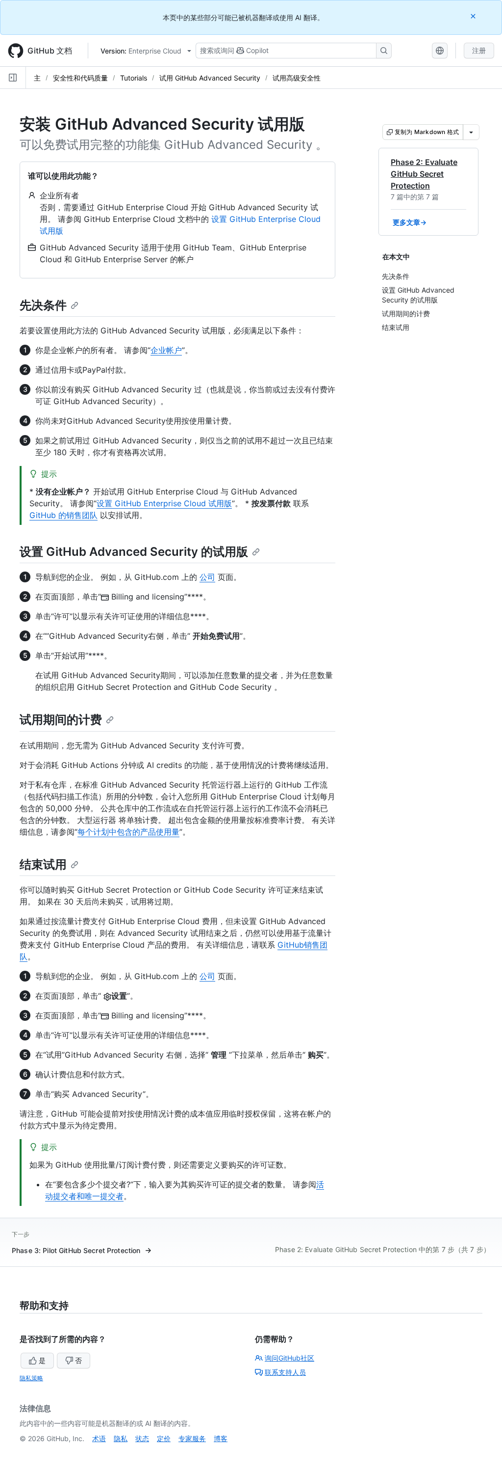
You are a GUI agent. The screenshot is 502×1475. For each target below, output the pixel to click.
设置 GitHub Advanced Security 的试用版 (134, 552)
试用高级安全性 (297, 78)
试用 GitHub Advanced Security (209, 78)
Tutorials (133, 78)
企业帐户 (166, 350)
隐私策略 (31, 1378)
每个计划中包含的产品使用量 (128, 832)
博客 (220, 1438)
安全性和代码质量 (80, 78)
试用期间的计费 (61, 719)
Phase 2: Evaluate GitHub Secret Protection (424, 174)
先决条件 (43, 305)
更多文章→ (410, 222)
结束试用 (43, 864)
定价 (164, 1438)
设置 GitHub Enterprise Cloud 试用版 (164, 503)
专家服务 (192, 1438)
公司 (207, 577)
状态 (142, 1438)
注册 (479, 50)
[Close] (474, 16)
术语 (99, 1438)
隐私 (120, 1438)
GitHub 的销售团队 (63, 515)
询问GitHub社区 (289, 1358)
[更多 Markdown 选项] (471, 132)
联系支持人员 (285, 1372)
